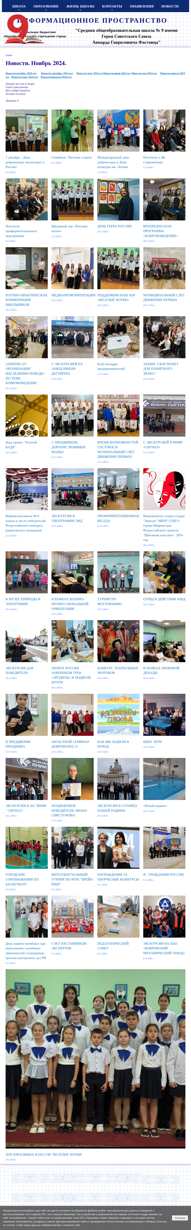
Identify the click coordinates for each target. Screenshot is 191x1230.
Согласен (180, 1218)
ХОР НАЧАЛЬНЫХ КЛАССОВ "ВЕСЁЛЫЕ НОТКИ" (44, 1154)
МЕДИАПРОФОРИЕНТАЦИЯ (73, 295)
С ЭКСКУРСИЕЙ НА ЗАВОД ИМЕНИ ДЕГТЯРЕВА (67, 369)
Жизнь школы (80, 6)
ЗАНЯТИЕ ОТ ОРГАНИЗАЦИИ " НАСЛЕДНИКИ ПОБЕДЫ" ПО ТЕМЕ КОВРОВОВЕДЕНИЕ (25, 373)
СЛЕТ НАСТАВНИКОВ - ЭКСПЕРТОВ (69, 945)
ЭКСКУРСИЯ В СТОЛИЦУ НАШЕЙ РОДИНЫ (117, 808)
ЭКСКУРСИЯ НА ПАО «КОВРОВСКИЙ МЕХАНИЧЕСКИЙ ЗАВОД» (164, 948)
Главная (9, 54)
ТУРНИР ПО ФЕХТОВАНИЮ (109, 601)
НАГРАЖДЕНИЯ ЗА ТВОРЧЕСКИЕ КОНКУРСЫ (118, 876)
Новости (170, 6)
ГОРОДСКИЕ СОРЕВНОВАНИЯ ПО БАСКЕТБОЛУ (22, 879)
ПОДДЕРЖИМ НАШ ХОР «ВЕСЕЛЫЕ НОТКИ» (116, 297)
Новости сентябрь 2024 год (57, 73)
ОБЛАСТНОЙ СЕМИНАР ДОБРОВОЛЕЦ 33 (70, 744)
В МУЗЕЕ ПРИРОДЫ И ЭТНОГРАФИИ (23, 601)
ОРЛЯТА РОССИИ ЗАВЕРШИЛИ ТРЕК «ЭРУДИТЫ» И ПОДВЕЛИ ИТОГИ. (71, 675)
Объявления (142, 6)
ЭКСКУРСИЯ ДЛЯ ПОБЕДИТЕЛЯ (19, 670)
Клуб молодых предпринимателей (111, 366)
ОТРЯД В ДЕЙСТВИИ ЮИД (164, 599)
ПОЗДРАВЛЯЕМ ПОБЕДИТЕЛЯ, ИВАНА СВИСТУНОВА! (69, 810)
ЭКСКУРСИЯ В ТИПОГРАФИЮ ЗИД (66, 518)
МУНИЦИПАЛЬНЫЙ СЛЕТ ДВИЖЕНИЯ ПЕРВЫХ (164, 297)
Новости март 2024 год (24, 77)
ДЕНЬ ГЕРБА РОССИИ (114, 226)
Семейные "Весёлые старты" (72, 157)
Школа (19, 6)
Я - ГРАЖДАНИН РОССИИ (163, 874)
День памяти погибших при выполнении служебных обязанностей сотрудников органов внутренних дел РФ (26, 950)
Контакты (112, 6)
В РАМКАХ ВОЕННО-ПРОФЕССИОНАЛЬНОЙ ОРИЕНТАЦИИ (69, 604)
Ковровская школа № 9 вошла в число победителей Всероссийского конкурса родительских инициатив (26, 523)
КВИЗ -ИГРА (152, 741)
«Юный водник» (155, 805)
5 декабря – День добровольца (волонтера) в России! (25, 162)
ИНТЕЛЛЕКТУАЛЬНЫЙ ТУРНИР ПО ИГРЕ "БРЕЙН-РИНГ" (72, 879)
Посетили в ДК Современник (154, 159)
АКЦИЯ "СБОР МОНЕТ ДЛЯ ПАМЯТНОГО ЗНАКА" (161, 369)
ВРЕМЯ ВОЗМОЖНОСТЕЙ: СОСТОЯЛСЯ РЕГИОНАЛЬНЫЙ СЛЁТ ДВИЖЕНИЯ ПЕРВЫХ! (118, 449)
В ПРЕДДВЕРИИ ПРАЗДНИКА (18, 744)
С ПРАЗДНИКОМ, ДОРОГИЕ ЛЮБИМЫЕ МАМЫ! (68, 447)
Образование (46, 6)
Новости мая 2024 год (144, 73)
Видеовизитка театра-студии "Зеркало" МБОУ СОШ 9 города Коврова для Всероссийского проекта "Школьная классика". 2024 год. (164, 528)
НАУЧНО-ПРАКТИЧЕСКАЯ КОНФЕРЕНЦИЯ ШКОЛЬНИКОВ (26, 300)
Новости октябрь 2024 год (21, 73)
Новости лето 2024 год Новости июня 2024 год (103, 73)
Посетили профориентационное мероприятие (21, 231)
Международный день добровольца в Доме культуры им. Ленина (113, 162)
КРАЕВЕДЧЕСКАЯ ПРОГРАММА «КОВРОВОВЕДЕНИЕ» (160, 231)
